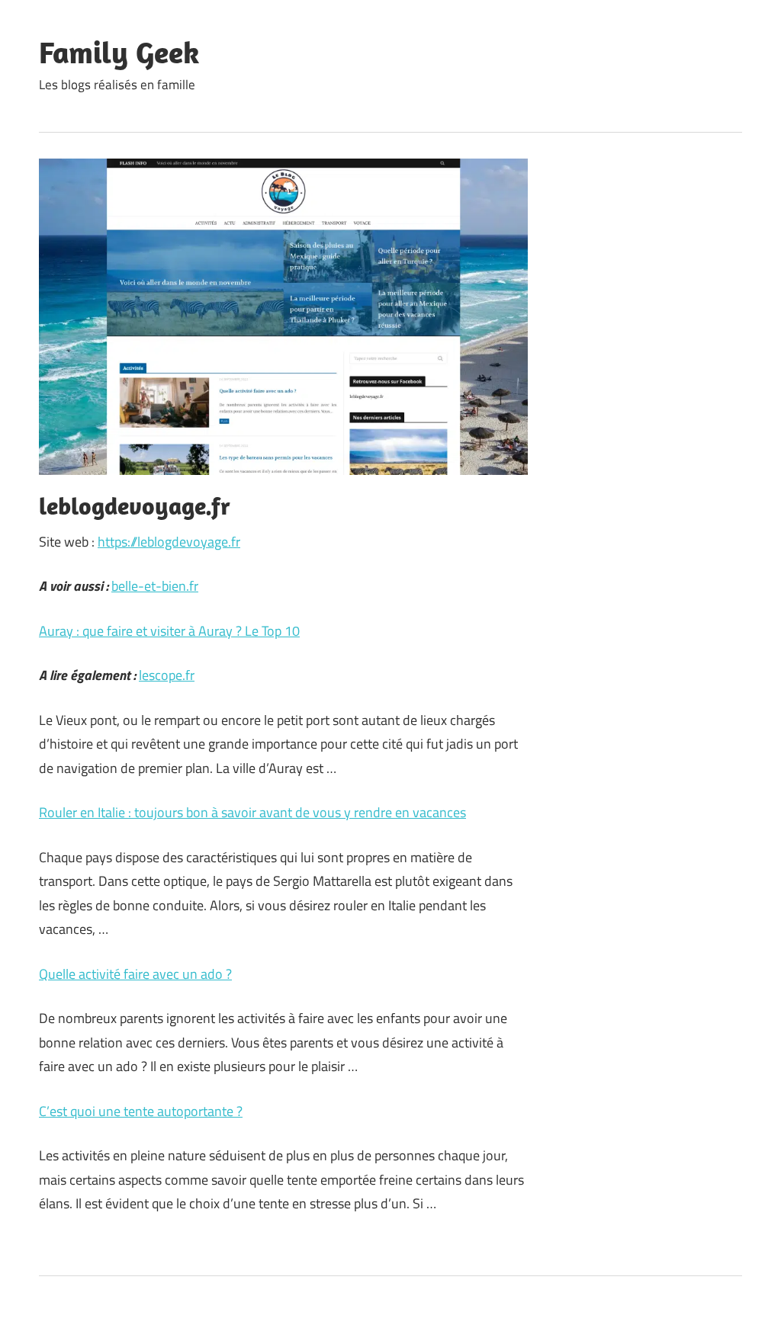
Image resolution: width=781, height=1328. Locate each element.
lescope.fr (166, 675)
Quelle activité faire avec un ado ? (135, 974)
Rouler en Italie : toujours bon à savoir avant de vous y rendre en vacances (252, 812)
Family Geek (119, 52)
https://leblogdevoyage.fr (169, 541)
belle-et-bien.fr (154, 586)
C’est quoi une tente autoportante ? (141, 1111)
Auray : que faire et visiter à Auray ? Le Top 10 (169, 631)
